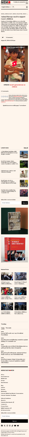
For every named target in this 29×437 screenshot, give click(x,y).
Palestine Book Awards (6, 402)
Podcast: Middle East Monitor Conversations (12, 393)
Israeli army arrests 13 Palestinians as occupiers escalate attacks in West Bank (8, 182)
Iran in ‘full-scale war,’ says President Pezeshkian (12, 334)
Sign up (25, 203)
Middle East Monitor (18, 96)
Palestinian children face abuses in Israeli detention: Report (20, 313)
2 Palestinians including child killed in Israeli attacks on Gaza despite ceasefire (9, 153)
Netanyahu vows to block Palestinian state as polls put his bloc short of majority (14, 347)
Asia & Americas (5, 376)
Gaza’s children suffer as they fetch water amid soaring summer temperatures (7, 298)
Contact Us (4, 404)
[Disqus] (14, 125)
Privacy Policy (4, 406)
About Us (3, 400)
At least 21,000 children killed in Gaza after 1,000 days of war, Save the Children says (6, 283)
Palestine (19, 13)
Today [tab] (3, 328)
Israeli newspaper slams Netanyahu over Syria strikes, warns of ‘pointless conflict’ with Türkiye (9, 162)
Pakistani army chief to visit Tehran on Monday (8, 171)
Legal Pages (4, 432)
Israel (3, 13)
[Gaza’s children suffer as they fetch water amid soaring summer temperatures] (7, 291)
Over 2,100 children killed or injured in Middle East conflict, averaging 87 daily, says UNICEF (20, 298)
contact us (3, 101)
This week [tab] (8, 328)
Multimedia (4, 391)
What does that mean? (9, 100)
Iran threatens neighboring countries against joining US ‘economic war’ (8, 191)
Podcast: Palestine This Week (8, 395)
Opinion (3, 387)
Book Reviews (4, 382)
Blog (2, 385)
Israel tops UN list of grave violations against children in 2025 (20, 283)
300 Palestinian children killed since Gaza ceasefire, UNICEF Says (6, 313)
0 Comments (9, 37)
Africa (2, 374)
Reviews (3, 389)
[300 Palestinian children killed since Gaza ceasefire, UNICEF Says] (7, 306)
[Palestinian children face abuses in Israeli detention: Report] (20, 306)
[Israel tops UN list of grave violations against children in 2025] (20, 276)
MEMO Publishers (5, 408)
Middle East (8, 13)
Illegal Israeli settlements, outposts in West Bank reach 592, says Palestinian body (13, 353)
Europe (3, 380)
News (14, 13)
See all (26, 148)
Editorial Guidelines (6, 398)
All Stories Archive (5, 410)
